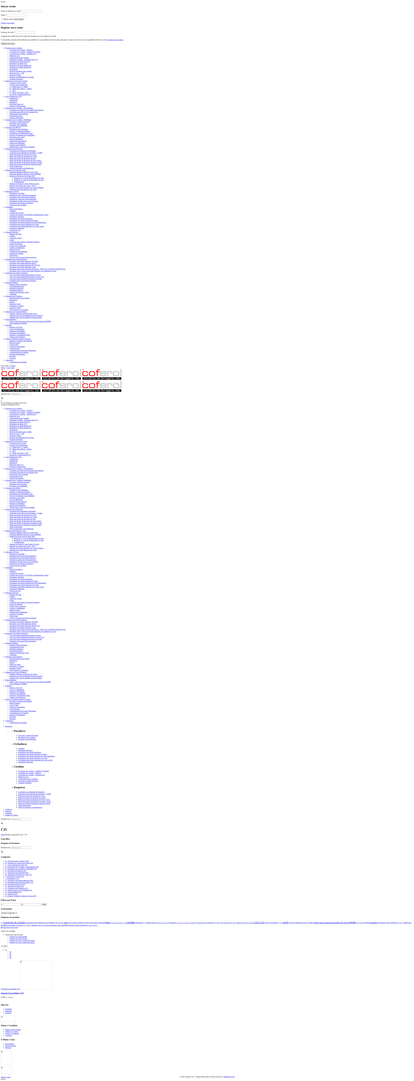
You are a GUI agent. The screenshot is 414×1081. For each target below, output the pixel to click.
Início (3, 835)
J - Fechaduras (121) (12, 878)
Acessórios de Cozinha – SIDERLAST (31, 775)
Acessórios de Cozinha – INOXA (29, 773)
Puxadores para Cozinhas (26, 737)
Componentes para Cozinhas (28, 779)
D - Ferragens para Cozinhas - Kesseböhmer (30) (22, 867)
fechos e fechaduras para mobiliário (202, 923)
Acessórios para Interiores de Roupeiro (31, 792)
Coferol (12, 366)
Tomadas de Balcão (24, 783)
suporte (34, 925)
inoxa (239, 923)
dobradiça (139, 923)
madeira (267, 923)
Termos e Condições (12, 1033)
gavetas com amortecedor (223, 923)
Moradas (8, 1048)
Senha (3, 15)
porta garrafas (360, 923)
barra (107, 922)
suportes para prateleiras (78, 925)
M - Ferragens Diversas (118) (15, 884)
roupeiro (19, 925)
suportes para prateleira (60, 925)
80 (10, 958)
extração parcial (151, 923)
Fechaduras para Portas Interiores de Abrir (32, 754)
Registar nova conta (8, 43)
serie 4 (24, 925)
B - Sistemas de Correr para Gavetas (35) (19, 863)
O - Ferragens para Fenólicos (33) (16, 888)
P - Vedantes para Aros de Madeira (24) (18, 890)
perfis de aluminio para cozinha (301, 923)
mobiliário (275, 923)
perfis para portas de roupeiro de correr (331, 922)
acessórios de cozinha (14, 922)
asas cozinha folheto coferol (78, 923)
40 (10, 954)
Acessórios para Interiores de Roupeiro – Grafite (34, 794)
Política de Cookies (11, 1032)
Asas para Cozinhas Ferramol (28, 735)
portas (367, 922)
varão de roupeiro (92, 925)
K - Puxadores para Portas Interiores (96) (19, 880)
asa (65, 922)
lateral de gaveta (247, 923)
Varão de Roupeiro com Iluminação (30, 807)
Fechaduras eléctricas (25, 750)
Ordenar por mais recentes (18, 939)
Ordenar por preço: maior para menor (22, 942)
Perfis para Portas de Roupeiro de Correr (32, 798)
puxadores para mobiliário (388, 923)
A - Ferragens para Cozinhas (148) (17, 861)
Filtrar (44, 904)
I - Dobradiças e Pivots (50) (14, 877)
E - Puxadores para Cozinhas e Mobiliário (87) (21, 869)
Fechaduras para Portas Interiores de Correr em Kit (35, 760)
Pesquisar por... (6, 394)
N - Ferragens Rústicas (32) (14, 886)
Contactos (8, 1035)
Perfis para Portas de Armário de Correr (31, 796)
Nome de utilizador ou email (11, 11)
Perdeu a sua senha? (8, 23)
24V (2, 923)
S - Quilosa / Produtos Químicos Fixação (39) (20, 896)
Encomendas (9, 1044)
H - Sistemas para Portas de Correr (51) (18, 875)
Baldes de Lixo (23, 777)
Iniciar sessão (18, 19)
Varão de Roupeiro (24, 805)
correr (124, 923)
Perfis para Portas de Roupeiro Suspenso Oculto (34, 802)
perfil (285, 922)
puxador (374, 922)
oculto (280, 923)
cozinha (130, 922)
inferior (234, 923)
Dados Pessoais (10, 1046)
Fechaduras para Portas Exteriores (29, 752)
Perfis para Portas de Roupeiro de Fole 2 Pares (34, 800)
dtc (144, 923)
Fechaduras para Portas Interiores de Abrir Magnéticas (36, 756)
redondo (401, 923)
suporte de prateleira (44, 925)
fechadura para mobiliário (183, 923)
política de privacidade (115, 40)
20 (10, 952)
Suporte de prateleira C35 (12, 993)
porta (352, 922)
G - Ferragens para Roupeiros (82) (17, 873)
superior (29, 925)
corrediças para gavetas (116, 923)
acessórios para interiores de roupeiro (40, 923)
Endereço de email (8, 32)
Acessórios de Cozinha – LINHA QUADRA (33, 771)
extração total (160, 923)
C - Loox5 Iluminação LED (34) (16, 865)
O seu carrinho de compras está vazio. (14, 403)
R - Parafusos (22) (11, 894)
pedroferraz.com (229, 1077)
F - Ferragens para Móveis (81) (15, 871)
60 (10, 956)
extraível (166, 923)
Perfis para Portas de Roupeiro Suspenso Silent (34, 803)
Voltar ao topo (5, 1077)
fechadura (172, 923)
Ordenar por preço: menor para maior (22, 940)
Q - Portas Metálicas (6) (13, 892)
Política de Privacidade (13, 1030)
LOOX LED (258, 922)
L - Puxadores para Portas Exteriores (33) (19, 882)
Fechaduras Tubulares (25, 762)
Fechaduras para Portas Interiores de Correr (33, 758)
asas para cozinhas (97, 923)
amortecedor (59, 923)
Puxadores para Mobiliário (27, 739)
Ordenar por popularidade (18, 937)
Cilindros (21, 748)
